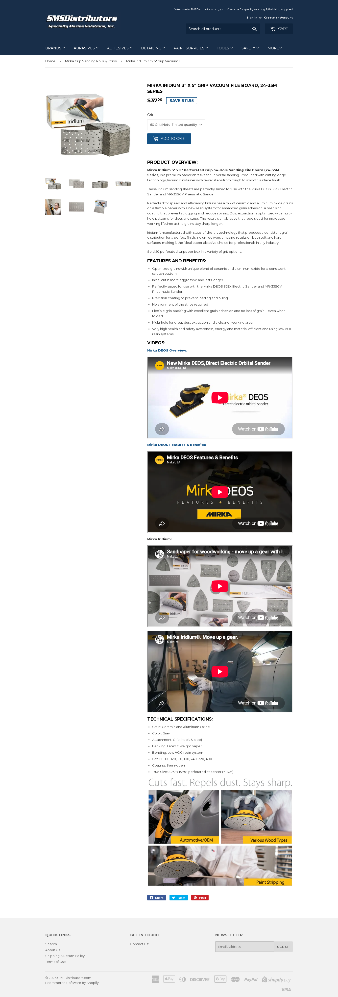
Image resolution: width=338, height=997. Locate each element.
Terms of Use (55, 962)
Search (51, 944)
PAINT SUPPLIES (189, 48)
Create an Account (278, 17)
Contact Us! (139, 944)
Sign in (251, 17)
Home (50, 61)
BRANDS (53, 48)
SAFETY (248, 48)
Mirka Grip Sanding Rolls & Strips (91, 61)
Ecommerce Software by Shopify (72, 983)
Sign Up (283, 947)
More (273, 48)
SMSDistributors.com (74, 978)
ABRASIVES (85, 48)
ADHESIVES (118, 48)
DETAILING (151, 48)
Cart (282, 28)
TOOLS (223, 48)
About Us (52, 950)
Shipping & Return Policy (65, 956)
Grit (150, 115)
